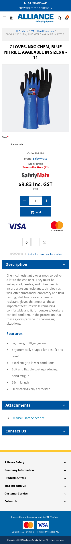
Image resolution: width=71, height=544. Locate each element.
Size (4, 137)
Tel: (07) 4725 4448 (37, 3)
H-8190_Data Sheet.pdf (28, 418)
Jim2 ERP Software (51, 517)
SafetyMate (40, 158)
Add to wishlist (26, 242)
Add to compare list (35, 242)
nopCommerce (30, 517)
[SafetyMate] (35, 175)
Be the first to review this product (45, 253)
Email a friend (45, 242)
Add (35, 212)
